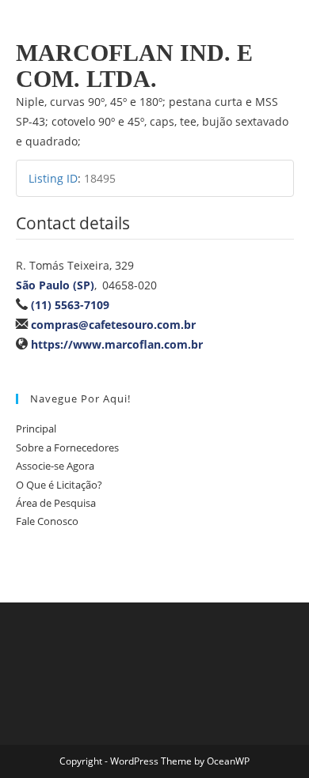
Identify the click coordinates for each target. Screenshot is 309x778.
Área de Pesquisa (56, 503)
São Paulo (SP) (55, 285)
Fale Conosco (47, 521)
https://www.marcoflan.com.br (117, 344)
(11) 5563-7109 (70, 304)
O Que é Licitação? (59, 485)
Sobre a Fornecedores (67, 447)
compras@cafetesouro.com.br (113, 324)
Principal (36, 428)
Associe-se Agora (55, 466)
